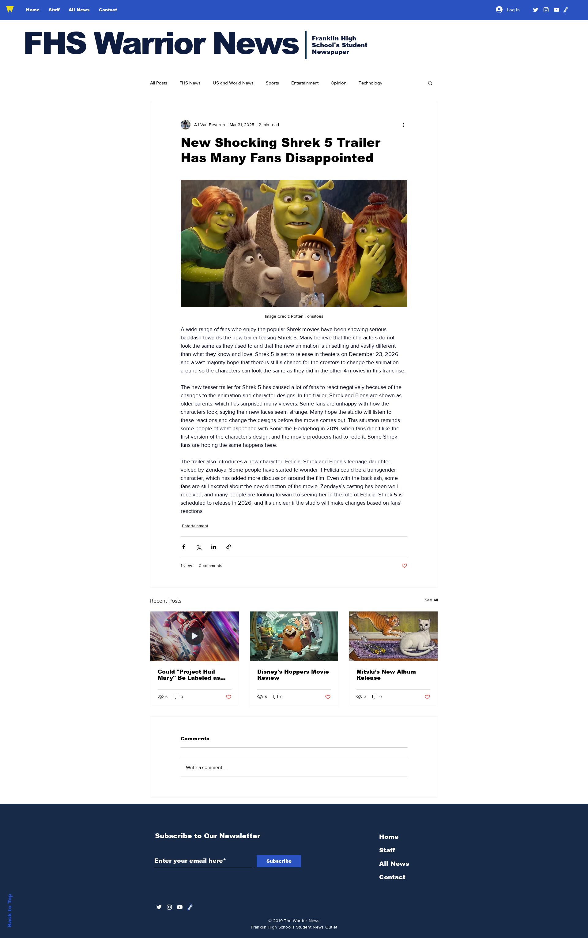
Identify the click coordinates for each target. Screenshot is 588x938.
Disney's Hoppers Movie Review (293, 675)
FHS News (190, 82)
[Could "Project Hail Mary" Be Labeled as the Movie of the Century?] (194, 636)
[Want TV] (556, 9)
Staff (387, 850)
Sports (272, 82)
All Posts (158, 82)
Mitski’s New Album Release (386, 675)
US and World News (233, 82)
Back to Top (10, 910)
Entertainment (304, 82)
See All (431, 599)
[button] (430, 82)
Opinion (338, 82)
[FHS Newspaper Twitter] (535, 9)
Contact (392, 877)
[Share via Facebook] (184, 547)
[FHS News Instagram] (546, 9)
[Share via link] (229, 547)
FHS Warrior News (160, 43)
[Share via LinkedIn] (214, 547)
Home (388, 836)
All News (394, 863)
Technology (370, 82)
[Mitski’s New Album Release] (393, 636)
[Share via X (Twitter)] (199, 547)
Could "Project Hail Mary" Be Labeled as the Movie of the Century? (189, 675)
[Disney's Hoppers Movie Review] (294, 636)
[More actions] (403, 124)
